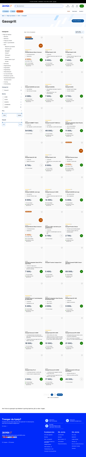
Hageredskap (7, 69)
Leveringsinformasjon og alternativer (49, 442)
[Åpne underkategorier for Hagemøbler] (3, 67)
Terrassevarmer (7, 79)
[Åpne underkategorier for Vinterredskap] (3, 84)
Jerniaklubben (61, 434)
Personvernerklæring (62, 443)
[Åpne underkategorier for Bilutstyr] (3, 36)
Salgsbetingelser (47, 444)
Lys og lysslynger (8, 73)
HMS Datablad (47, 446)
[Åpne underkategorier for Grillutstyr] (3, 63)
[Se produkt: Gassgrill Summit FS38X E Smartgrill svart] (74, 263)
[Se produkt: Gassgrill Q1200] (74, 87)
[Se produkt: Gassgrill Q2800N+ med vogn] (34, 192)
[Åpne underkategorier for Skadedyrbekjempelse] (3, 77)
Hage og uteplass (7, 34)
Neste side (60, 394)
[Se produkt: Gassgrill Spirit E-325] (54, 52)
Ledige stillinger (75, 439)
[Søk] (15, 6)
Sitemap (73, 441)
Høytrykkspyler (7, 71)
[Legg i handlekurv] (41, 59)
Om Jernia (74, 434)
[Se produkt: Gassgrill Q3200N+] (54, 87)
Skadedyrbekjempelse (9, 77)
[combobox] (40, 6)
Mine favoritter (61, 439)
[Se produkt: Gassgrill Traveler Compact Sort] (54, 263)
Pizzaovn (7, 57)
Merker (13, 11)
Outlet (68, 11)
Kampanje (20, 11)
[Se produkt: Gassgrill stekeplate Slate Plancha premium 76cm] (74, 123)
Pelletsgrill (7, 55)
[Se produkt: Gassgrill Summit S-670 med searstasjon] (74, 370)
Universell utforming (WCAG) (50, 451)
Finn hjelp (4, 426)
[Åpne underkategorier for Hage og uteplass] (2, 34)
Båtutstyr (6, 38)
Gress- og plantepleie (9, 42)
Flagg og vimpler (8, 40)
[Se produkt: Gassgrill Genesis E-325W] (54, 192)
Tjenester (74, 448)
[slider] (2, 113)
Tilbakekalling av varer (48, 448)
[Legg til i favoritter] (41, 37)
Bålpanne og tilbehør (10, 46)
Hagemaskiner (7, 65)
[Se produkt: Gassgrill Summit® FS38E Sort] (54, 123)
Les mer (54, 1)
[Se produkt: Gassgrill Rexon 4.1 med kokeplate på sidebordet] (34, 298)
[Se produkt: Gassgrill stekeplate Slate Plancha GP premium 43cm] (54, 298)
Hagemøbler (7, 67)
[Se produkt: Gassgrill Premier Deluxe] (74, 227)
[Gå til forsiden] (7, 6)
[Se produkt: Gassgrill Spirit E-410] (54, 157)
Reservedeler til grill (10, 59)
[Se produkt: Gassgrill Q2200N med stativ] (34, 87)
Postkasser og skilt (8, 75)
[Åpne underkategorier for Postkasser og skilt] (3, 75)
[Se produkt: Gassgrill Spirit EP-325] (34, 157)
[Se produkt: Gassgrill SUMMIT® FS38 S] (34, 123)
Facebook (12, 442)
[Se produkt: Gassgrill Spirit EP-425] (74, 298)
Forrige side (46, 394)
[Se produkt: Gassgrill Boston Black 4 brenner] (34, 52)
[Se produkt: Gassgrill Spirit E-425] (74, 52)
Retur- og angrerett (48, 439)
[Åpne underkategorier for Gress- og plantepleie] (3, 42)
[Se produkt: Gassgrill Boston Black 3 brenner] (34, 227)
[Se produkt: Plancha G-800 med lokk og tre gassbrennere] (54, 227)
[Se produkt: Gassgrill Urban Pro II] (34, 370)
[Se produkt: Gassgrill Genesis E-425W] (34, 334)
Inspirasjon (74, 11)
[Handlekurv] (82, 6)
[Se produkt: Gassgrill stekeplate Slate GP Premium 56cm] (34, 263)
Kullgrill (7, 53)
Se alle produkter (77, 20)
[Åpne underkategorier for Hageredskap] (3, 69)
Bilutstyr (6, 36)
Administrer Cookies (76, 446)
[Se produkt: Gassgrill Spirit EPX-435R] (54, 334)
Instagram (5, 442)
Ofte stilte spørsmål (48, 434)
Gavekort (81, 11)
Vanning (6, 82)
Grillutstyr (6, 63)
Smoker (7, 61)
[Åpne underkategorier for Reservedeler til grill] (4, 59)
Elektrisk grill (8, 48)
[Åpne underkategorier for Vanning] (3, 82)
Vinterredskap (7, 84)
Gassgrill (7, 51)
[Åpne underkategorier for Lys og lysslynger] (3, 73)
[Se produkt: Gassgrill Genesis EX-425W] (54, 370)
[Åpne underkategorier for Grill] (3, 44)
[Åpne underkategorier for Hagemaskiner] (3, 65)
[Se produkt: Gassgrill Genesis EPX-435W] (74, 334)
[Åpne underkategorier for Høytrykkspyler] (3, 71)
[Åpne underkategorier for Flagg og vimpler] (3, 40)
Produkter (6, 11)
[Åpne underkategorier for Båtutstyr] (3, 38)
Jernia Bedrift (61, 441)
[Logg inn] (77, 6)
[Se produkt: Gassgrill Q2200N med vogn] (74, 192)
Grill (5, 44)
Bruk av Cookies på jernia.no (77, 443)
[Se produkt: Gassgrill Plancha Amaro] (74, 157)
